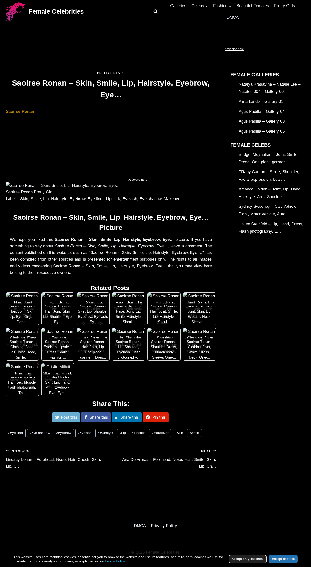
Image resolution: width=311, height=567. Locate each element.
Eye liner (15, 433)
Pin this (159, 417)
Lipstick (138, 433)
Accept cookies (283, 559)
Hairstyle (105, 433)
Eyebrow (63, 433)
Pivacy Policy (115, 561)
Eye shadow (39, 433)
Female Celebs (250, 145)
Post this (69, 417)
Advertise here (234, 49)
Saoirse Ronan (20, 111)
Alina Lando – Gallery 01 (261, 101)
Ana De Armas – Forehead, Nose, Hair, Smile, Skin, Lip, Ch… (169, 458)
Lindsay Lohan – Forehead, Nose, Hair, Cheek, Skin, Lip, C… (53, 458)
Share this (99, 417)
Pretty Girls (284, 5)
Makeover (160, 433)
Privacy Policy (164, 525)
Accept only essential (248, 559)
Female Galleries (254, 74)
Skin (179, 433)
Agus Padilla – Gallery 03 (262, 121)
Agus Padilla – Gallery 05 (262, 131)
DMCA (233, 17)
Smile (194, 433)
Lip (122, 433)
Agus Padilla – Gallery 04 (262, 111)
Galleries (178, 5)
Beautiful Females (252, 5)
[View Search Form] (155, 11)
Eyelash (85, 433)
